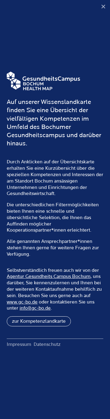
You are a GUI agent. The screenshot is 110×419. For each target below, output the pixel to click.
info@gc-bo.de (35, 308)
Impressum (19, 344)
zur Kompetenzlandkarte (39, 321)
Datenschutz (47, 344)
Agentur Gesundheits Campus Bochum (48, 276)
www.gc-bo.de (22, 302)
